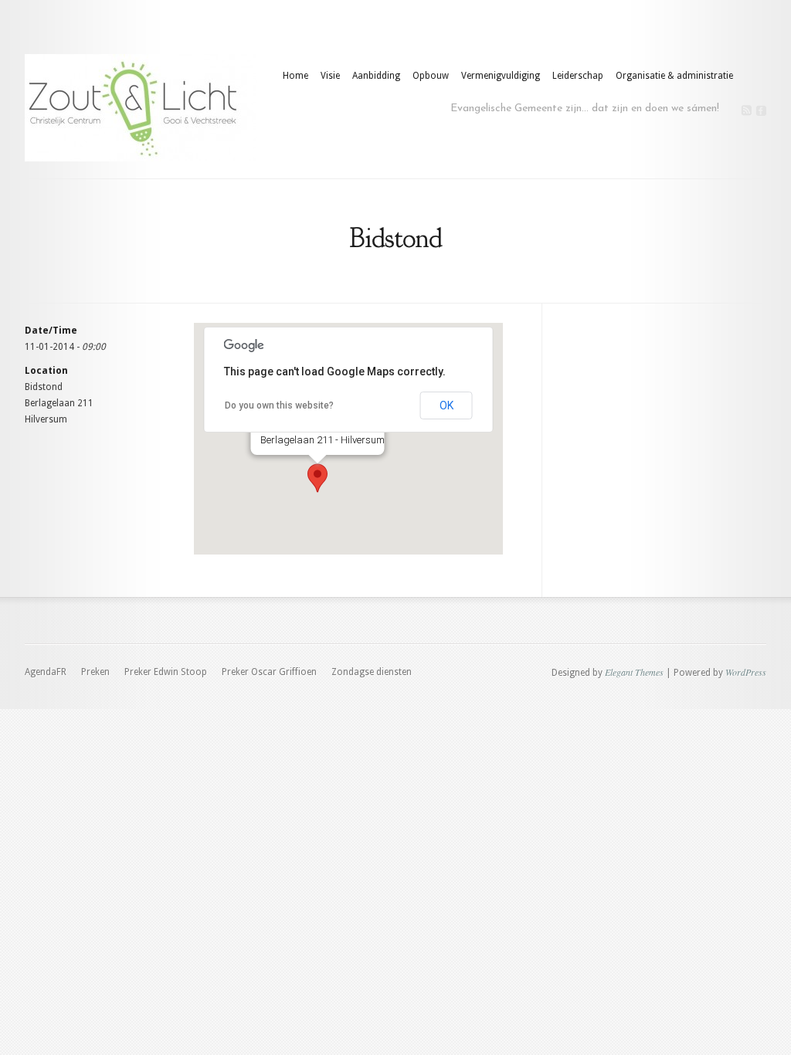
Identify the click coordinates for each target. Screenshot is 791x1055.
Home (295, 75)
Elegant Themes (634, 672)
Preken (95, 672)
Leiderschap (577, 75)
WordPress (745, 672)
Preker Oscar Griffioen (269, 672)
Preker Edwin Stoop (165, 672)
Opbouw (430, 75)
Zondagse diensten (371, 672)
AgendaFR (45, 672)
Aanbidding (376, 75)
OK (446, 405)
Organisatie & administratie (674, 75)
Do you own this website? (279, 405)
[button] (317, 478)
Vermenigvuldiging (500, 75)
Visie (330, 75)
